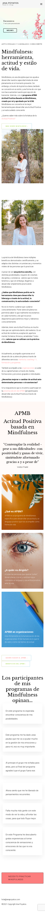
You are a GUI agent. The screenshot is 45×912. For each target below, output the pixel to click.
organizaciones (28, 368)
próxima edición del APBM (14, 391)
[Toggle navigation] (31, 4)
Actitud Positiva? (8, 119)
